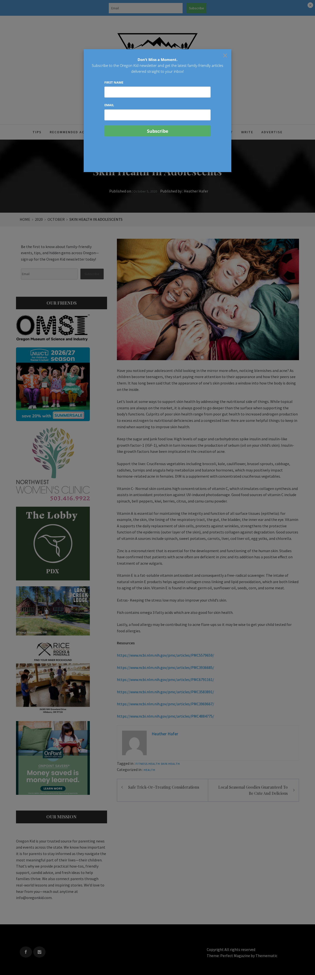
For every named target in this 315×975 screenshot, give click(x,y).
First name (113, 82)
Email (109, 105)
